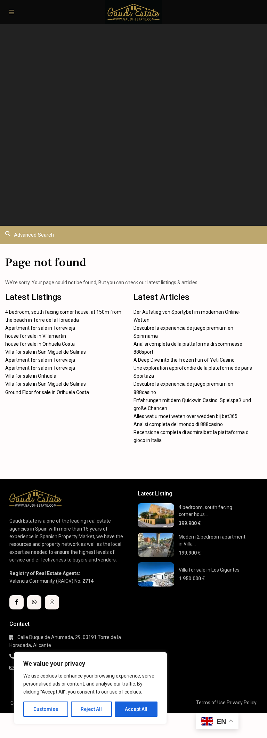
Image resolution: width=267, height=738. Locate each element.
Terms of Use (211, 702)
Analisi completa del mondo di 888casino (178, 424)
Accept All (136, 709)
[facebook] (16, 602)
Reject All (91, 709)
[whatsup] (34, 602)
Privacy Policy (242, 702)
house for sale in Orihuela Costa (40, 344)
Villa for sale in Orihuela (30, 376)
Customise (45, 709)
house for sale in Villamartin (35, 336)
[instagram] (52, 602)
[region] (90, 688)
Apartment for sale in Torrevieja (40, 328)
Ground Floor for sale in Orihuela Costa (47, 392)
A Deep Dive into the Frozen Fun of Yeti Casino (184, 360)
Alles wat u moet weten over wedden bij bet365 (185, 416)
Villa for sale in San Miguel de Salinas (45, 352)
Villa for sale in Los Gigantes (209, 570)
